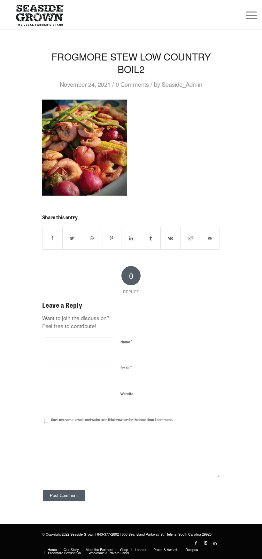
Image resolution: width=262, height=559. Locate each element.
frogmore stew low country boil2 (131, 63)
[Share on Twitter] (72, 238)
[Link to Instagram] (205, 542)
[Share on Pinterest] (111, 238)
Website (126, 393)
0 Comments (132, 84)
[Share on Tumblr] (151, 238)
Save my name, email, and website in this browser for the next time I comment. (112, 419)
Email (126, 367)
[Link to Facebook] (196, 542)
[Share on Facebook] (52, 238)
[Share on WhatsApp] (92, 238)
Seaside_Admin (182, 84)
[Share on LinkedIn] (131, 238)
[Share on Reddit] (190, 238)
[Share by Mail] (210, 238)
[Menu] (248, 14)
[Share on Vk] (170, 238)
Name (126, 341)
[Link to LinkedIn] (215, 542)
